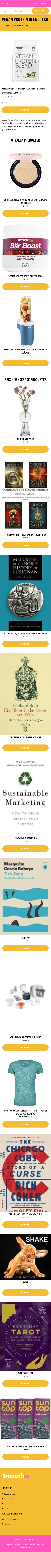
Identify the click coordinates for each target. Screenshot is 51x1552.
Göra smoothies (20, 88)
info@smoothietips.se (41, 3)
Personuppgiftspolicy (36, 1545)
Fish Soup (25, 937)
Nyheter (7, 1504)
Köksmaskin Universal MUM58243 (25, 1037)
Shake (25, 1282)
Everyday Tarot (25, 1373)
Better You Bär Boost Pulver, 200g (25, 276)
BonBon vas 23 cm (25, 438)
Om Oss (7, 1509)
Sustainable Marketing (25, 838)
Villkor (24, 1545)
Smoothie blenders (36, 88)
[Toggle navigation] (5, 10)
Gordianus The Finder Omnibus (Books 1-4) (25, 534)
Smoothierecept (9, 1494)
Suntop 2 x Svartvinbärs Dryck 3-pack (25, 1446)
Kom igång (40, 10)
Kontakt (17, 1545)
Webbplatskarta (25, 1548)
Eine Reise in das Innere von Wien (26, 737)
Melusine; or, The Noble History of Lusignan (25, 633)
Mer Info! (25, 110)
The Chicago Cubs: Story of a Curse (25, 1214)
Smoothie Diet (9, 1499)
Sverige (7, 3)
